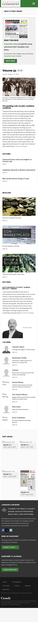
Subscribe (6, 589)
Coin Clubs (6, 586)
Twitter (6, 530)
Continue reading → (21, 146)
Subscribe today (11, 44)
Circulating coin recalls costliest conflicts (18, 107)
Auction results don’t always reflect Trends (16, 288)
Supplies (27, 586)
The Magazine (16, 582)
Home (5, 582)
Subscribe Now (10, 570)
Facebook (3, 530)
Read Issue (10, 61)
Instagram (10, 530)
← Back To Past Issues (12, 11)
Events (17, 586)
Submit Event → (10, 547)
